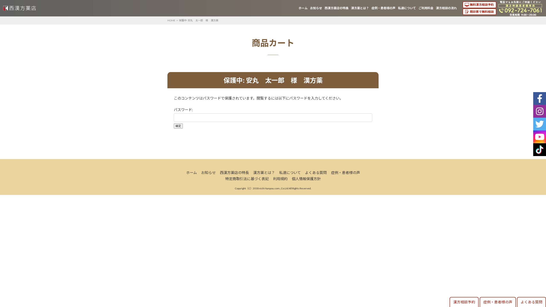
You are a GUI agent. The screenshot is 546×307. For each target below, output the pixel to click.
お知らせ (316, 8)
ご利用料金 (425, 8)
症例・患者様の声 (383, 8)
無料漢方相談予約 (482, 4)
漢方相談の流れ (446, 8)
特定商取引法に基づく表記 (247, 179)
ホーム (303, 8)
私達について (407, 8)
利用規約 (280, 179)
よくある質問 (316, 172)
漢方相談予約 (464, 302)
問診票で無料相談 (482, 11)
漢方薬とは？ (360, 8)
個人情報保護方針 (306, 179)
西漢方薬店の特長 (337, 8)
